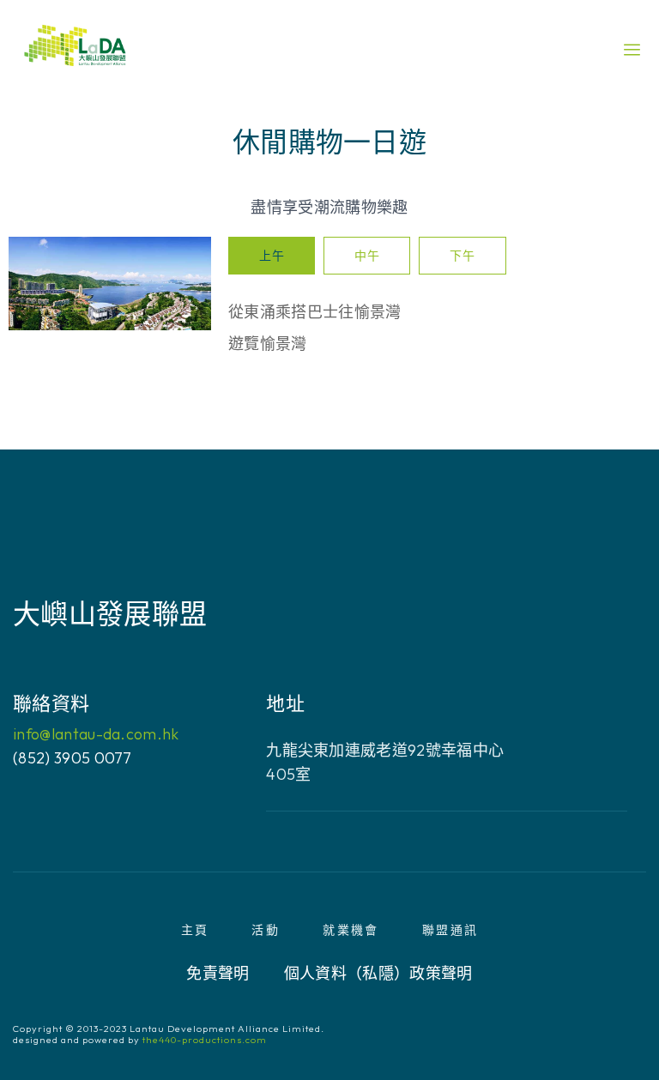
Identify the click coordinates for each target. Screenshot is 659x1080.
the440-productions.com (204, 1040)
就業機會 (351, 930)
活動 (265, 930)
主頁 (195, 930)
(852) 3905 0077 (72, 758)
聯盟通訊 (450, 930)
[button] (632, 49)
